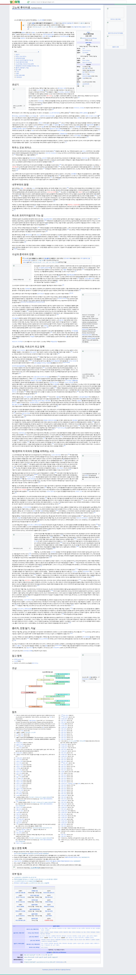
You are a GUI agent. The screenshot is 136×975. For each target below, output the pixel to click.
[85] (35, 474)
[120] (16, 605)
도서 (50, 262)
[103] (51, 537)
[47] (80, 290)
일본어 (23, 32)
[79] (68, 454)
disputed (65, 298)
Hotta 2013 (19, 742)
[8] (99, 115)
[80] (63, 460)
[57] (58, 376)
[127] (28, 638)
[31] (14, 210)
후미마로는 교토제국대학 (19, 116)
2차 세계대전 (86, 637)
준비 (34, 511)
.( (23, 861)
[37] (59, 236)
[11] (88, 126)
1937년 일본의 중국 (48, 34)
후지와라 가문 (62, 88)
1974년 (18, 768)
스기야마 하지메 (26, 507)
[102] (62, 535)
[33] (45, 220)
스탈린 (58, 397)
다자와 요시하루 (51, 192)
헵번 (33, 32)
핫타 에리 (49, 96)
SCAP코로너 (85, 679)
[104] (75, 539)
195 (41, 839)
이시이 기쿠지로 (68, 382)
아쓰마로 (40, 101)
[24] (51, 177)
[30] (54, 201)
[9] (39, 119)
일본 (83, 68)
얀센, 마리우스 (18, 861)
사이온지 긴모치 (93, 116)
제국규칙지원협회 (86, 76)
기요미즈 (74, 571)
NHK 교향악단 (84, 113)
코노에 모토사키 (56, 676)
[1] (15, 34)
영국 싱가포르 (26, 413)
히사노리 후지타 (43, 639)
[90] (28, 491)
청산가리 (84, 74)
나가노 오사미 (31, 477)
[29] (95, 195)
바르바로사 (22, 433)
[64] (16, 402)
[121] (72, 605)
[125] (83, 631)
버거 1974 (19, 759)
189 (41, 804)
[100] (99, 526)
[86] (37, 474)
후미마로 (36, 868)
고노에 (32, 868)
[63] (17, 400)
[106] (77, 546)
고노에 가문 (40, 90)
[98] (38, 521)
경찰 (21, 188)
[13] (99, 130)
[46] (63, 285)
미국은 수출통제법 (72, 380)
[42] (75, 271)
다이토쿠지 (56, 647)
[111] (75, 562)
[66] (14, 413)
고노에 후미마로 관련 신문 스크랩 (37, 883)
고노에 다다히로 (46, 680)
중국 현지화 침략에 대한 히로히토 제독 (42, 828)
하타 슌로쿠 (33, 352)
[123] (63, 614)
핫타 (62, 773)
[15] (66, 142)
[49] (72, 293)
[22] (17, 170)
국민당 (35, 378)
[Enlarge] (24, 105)
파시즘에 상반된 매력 (45, 268)
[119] (27, 596)
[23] (59, 175)
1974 (22, 730)
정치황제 (73, 174)
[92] (46, 498)
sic (43, 727)
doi (15, 853)
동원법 (50, 36)
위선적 (62, 125)
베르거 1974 (20, 744)
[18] (53, 161)
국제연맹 (77, 127)
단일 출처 (46, 258)
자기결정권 (56, 125)
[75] (18, 440)
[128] (15, 640)
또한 (44, 36)
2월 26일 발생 (71, 275)
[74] (44, 438)
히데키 (86, 475)
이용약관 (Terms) (65, 970)
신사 (33, 188)
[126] (71, 633)
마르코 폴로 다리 (89, 278)
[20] (59, 166)
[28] (20, 195)
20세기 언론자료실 (21, 883)
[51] (27, 310)
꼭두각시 (14, 392)
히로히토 (70, 783)
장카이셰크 (40, 293)
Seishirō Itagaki (91, 338)
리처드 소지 (78, 491)
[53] (71, 351)
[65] (57, 406)
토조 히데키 (60, 468)
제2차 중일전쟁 (55, 361)
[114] (35, 574)
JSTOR (56, 27)
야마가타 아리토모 (50, 153)
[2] (52, 32)
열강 (42, 127)
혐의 (46, 646)
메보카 (80, 192)
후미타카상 (29, 235)
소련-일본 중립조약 (84, 397)
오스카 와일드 (33, 116)
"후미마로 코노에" (37, 27)
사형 (90, 677)
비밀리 (19, 518)
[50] (31, 302)
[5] (41, 104)
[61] (36, 393)
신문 (47, 27)
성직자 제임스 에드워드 (44, 401)
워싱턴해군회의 (48, 219)
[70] (79, 425)
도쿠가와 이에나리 (63, 700)
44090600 (76, 861)
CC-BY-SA (56, 970)
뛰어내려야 (86, 571)
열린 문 (61, 320)
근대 (74, 783)
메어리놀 (34, 401)
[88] (39, 482)
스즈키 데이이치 (28, 600)
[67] (23, 414)
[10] (60, 122)
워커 (13, 402)
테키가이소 (91, 72)
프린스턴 (38, 235)
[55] (31, 360)
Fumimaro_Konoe (47, 970)
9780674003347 (65, 861)
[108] (30, 553)
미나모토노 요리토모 (64, 92)
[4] (78, 97)
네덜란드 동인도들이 (36, 380)
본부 (79, 118)
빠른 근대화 (60, 130)
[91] (16, 492)
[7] (95, 112)
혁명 (17, 169)
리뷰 (59, 128)
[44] (78, 278)
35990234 (21, 800)
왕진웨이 (14, 390)
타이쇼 (84, 151)
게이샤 (40, 123)
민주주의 (46, 125)
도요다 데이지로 (56, 455)
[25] (59, 179)
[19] (60, 164)
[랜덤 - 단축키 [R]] (28, 2)
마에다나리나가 (63, 694)
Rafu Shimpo (32, 720)
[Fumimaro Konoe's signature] (86, 88)
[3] (46, 91)
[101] (48, 530)
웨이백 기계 (25, 829)
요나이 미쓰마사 (21, 350)
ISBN (44, 799)
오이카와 (53, 552)
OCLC (17, 800)
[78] (64, 445)
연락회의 (27, 288)
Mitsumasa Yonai (87, 334)
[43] (58, 276)
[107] (54, 548)
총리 (28, 34)
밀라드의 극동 (54, 128)
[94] (59, 503)
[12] (71, 128)
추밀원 (32, 336)
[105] (61, 542)
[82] (14, 467)
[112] (40, 566)
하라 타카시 (33, 158)
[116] (79, 580)
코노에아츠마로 (36, 686)
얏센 (32, 130)
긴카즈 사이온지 (22, 489)
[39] (15, 249)
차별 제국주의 (90, 125)
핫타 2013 (19, 809)
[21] (44, 168)
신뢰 (55, 23)
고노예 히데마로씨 (54, 113)
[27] (60, 191)
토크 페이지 (67, 258)
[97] (82, 515)
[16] (14, 154)
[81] (28, 463)
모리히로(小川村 (27, 651)
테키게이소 (28, 580)
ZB (15, 883)
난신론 (16, 661)
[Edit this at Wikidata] (59, 952)
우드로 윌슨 (77, 135)
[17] (37, 154)
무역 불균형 (15, 318)
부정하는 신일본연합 (73, 204)
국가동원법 (75, 331)
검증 (33, 23)
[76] (28, 442)
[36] (46, 231)
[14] (87, 137)
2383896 (45, 853)
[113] (76, 569)
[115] (93, 576)
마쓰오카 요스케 (54, 382)
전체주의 (22, 38)
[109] (29, 555)
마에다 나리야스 (56, 696)
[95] (57, 510)
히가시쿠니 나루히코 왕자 (34, 525)
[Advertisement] (56, 13)
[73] (61, 436)
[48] (70, 293)
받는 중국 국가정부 (17, 404)
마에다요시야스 (46, 699)
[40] (16, 249)
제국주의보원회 (64, 36)
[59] (25, 391)
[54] (38, 356)
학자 (52, 27)
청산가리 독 (30, 647)
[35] (39, 227)
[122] (71, 608)
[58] (66, 380)
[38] (25, 242)
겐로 (87, 116)
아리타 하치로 (31, 479)
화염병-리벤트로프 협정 (50, 420)
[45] (56, 281)
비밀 (41, 511)
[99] (97, 524)
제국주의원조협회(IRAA (18, 366)
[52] (18, 338)
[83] (70, 469)
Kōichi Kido (85, 329)
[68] (25, 416)
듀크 (51, 717)
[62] (61, 398)
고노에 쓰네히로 (64, 674)
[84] (56, 472)
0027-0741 (34, 853)
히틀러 (65, 270)
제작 (79, 783)
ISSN (29, 853)
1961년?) (82, 741)
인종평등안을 (63, 133)
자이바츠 (76, 108)
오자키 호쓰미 (50, 491)
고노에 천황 (40, 20)
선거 (24, 188)
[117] (38, 585)
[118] (52, 590)
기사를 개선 (82, 23)
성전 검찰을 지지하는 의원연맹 (42, 363)
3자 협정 (55, 384)
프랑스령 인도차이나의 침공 (42, 377)
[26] (68, 187)
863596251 (85, 857)
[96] (94, 512)
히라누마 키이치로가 (82, 518)
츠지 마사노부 (62, 428)
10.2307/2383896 (21, 853)
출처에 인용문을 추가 (68, 23)
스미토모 (81, 108)
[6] (53, 109)
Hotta (18, 795)
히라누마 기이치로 (17, 341)
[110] (50, 557)
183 (41, 799)
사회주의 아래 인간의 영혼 (47, 116)
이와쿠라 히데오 (34, 402)
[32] (99, 218)
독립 (83, 78)
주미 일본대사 (28, 397)
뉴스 (44, 27)
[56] (44, 367)
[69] (93, 421)
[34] (46, 224)
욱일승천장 (54, 341)
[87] (26, 476)
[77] (53, 443)
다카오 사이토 (72, 361)
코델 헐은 (75, 420)
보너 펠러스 (18, 646)
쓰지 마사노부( (71, 741)
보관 (30, 829)
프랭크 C (79, 401)
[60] (78, 391)
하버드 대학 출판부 (51, 861)
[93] (82, 499)
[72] (53, 429)
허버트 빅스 (64, 783)
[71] (57, 427)
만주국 (46, 326)
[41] (83, 269)
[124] (70, 622)
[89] (46, 487)
